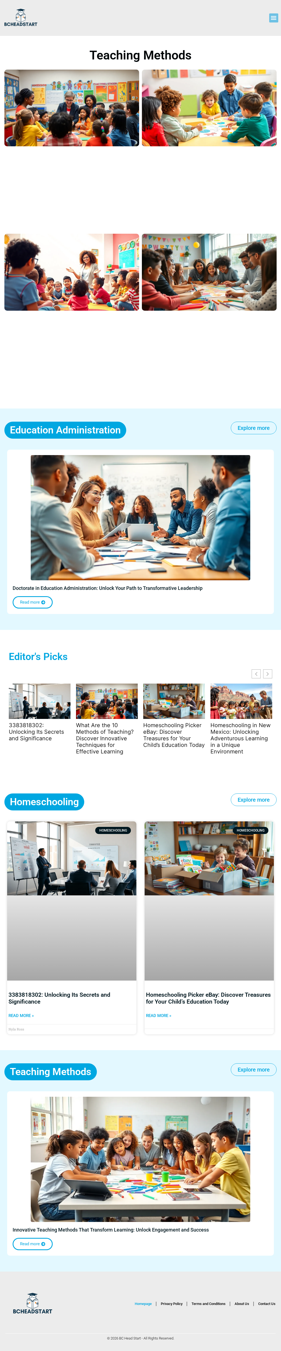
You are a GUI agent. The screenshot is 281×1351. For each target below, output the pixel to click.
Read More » (21, 1015)
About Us (242, 1304)
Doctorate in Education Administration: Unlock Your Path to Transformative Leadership (108, 588)
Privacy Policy (171, 1304)
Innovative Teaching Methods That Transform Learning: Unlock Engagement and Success (111, 1230)
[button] (273, 17)
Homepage (143, 1304)
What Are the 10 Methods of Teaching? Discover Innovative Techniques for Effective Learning (105, 738)
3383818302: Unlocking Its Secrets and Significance (36, 732)
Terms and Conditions (209, 1304)
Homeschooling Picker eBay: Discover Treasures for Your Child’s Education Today (174, 735)
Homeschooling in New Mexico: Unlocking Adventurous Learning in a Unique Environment (240, 738)
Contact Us (267, 1304)
